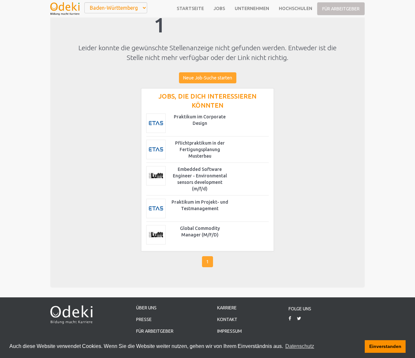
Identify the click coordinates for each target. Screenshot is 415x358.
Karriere (227, 307)
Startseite (190, 8)
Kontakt (227, 319)
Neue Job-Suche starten (207, 77)
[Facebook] (292, 318)
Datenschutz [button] (299, 346)
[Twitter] (301, 318)
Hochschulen (295, 8)
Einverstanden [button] (385, 346)
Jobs (219, 8)
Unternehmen (252, 8)
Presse (144, 319)
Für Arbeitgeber (341, 8)
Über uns (146, 307)
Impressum (229, 331)
